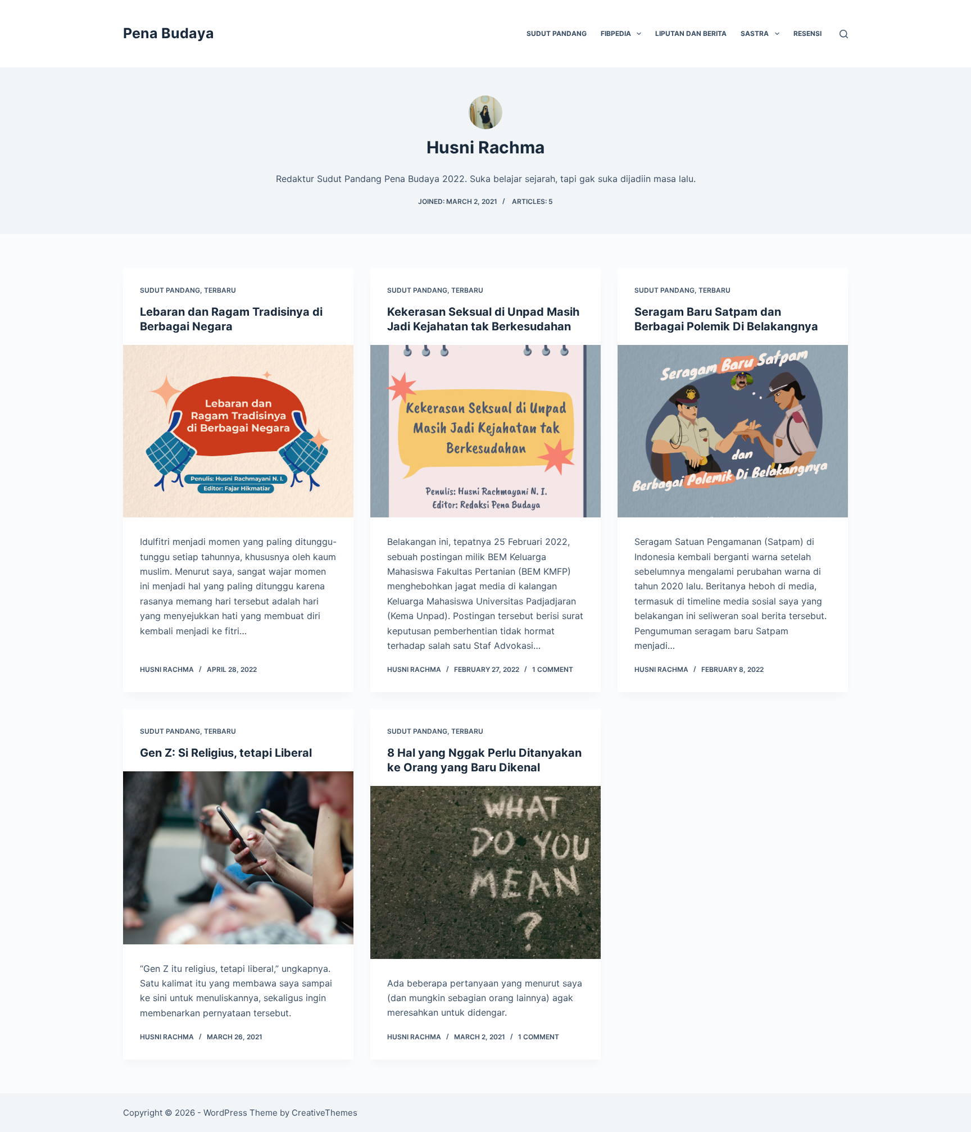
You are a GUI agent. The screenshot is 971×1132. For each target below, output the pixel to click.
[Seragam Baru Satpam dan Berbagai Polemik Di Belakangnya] (733, 431)
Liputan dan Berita (691, 33)
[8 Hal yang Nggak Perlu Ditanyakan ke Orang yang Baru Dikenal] (485, 872)
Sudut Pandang (557, 33)
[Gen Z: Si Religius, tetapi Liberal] (238, 857)
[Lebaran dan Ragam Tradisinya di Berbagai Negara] (238, 431)
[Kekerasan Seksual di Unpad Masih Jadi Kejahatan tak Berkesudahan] (485, 431)
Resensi (807, 33)
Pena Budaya (168, 33)
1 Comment (552, 669)
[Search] (844, 34)
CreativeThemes (324, 1112)
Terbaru (220, 290)
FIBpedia (616, 33)
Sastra (755, 33)
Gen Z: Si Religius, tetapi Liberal (226, 753)
